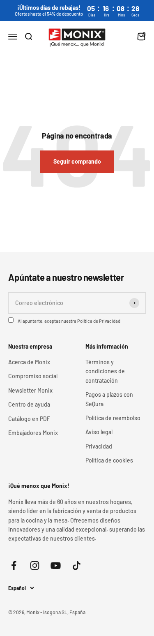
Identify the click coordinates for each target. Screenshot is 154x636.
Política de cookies (109, 460)
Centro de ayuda (29, 404)
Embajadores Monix (33, 432)
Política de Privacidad (98, 321)
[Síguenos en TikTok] (76, 565)
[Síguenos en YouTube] (55, 565)
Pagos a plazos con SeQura (109, 399)
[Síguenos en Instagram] (34, 565)
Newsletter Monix (30, 390)
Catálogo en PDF (29, 418)
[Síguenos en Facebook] (13, 565)
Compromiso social (32, 375)
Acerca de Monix (29, 361)
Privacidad (98, 446)
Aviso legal (99, 431)
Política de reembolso (112, 417)
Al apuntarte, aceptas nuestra (69, 321)
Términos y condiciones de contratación (105, 371)
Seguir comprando (77, 161)
